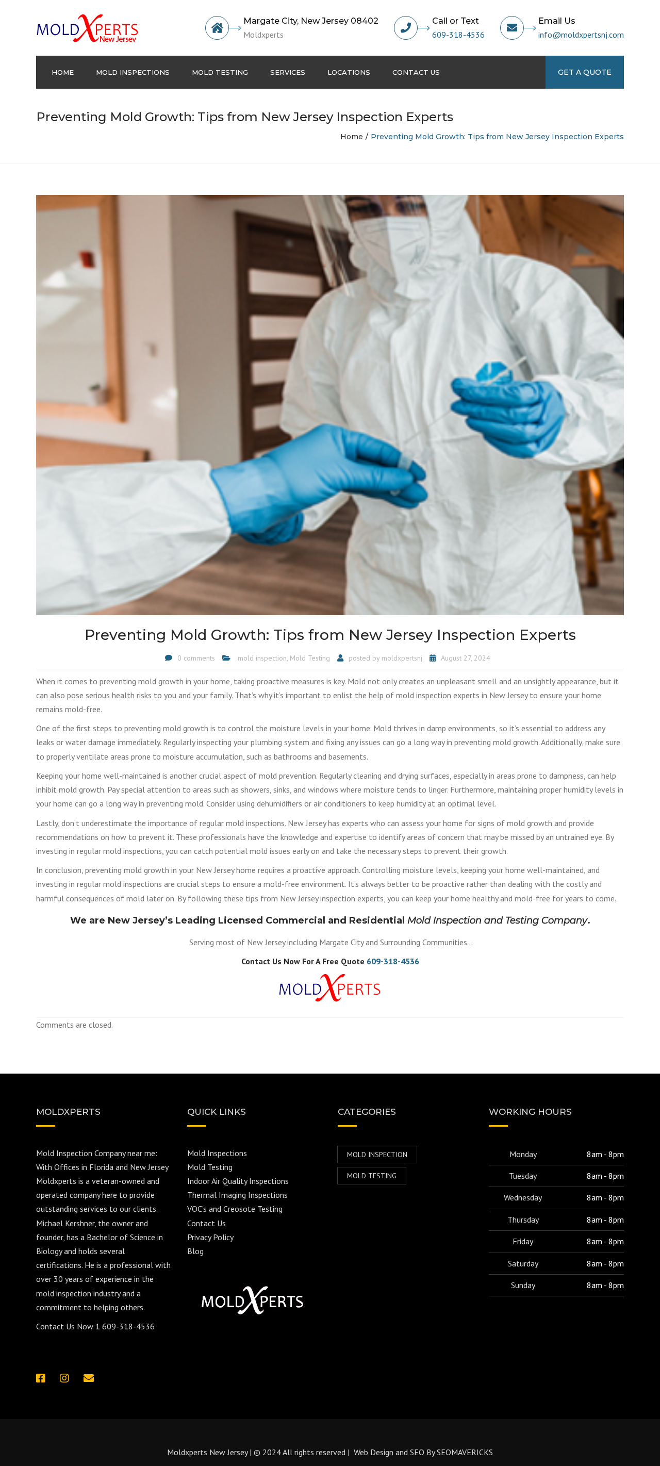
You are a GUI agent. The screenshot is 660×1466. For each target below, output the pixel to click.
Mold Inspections (133, 72)
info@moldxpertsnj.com (581, 34)
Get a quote (585, 72)
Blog (195, 1251)
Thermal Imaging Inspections (237, 1195)
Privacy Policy (210, 1237)
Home (63, 72)
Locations (348, 72)
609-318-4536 (458, 34)
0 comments (196, 658)
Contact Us (206, 1223)
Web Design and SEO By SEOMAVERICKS (422, 1452)
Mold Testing (220, 72)
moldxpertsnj (402, 658)
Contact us (416, 72)
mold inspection (262, 658)
